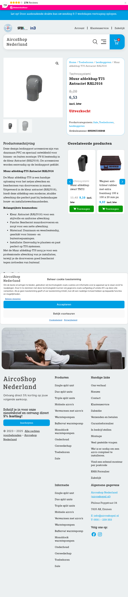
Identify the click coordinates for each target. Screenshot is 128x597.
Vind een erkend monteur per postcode (106, 463)
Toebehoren (86, 62)
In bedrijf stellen (101, 429)
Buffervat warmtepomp (69, 423)
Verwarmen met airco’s (69, 410)
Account (79, 28)
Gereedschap (63, 445)
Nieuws (95, 391)
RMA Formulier (100, 471)
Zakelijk (120, 28)
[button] (57, 63)
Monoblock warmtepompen (64, 431)
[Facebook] (93, 534)
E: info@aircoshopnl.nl (105, 515)
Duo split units (63, 391)
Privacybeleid (70, 320)
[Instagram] (99, 534)
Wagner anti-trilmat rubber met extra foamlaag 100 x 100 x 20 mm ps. (109, 189)
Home (72, 62)
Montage (96, 436)
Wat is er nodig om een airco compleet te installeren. (105, 452)
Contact (95, 398)
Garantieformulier (102, 423)
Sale (95, 122)
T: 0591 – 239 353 (101, 519)
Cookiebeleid (55, 320)
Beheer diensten (13, 298)
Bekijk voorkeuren (64, 313)
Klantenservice (99, 28)
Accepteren (64, 304)
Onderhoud (62, 439)
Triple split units (65, 398)
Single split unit (64, 385)
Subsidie (96, 410)
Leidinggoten (103, 62)
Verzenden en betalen (104, 417)
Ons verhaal (98, 385)
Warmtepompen (65, 417)
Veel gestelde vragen (104, 442)
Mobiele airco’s (64, 404)
